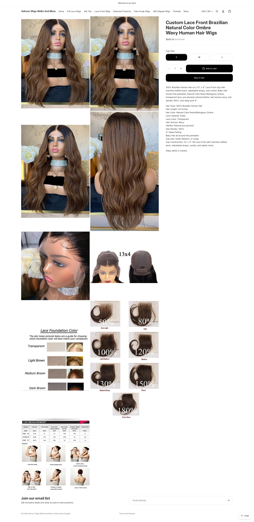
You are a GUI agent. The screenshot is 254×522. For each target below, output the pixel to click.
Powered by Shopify (62, 513)
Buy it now (199, 77)
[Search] (217, 11)
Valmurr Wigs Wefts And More (40, 513)
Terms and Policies (127, 513)
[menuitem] (186, 11)
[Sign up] (228, 500)
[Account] (223, 11)
